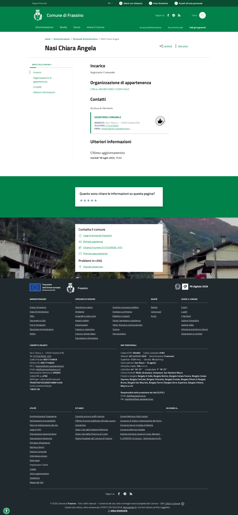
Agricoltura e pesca (84, 307)
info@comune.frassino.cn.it (48, 369)
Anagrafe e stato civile (85, 316)
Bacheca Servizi (37, 447)
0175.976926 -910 (42, 356)
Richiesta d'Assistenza (40, 442)
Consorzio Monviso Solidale (132, 429)
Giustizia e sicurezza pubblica (126, 307)
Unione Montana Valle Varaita (134, 416)
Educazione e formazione (86, 338)
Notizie (154, 307)
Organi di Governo (38, 307)
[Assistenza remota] (183, 503)
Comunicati (156, 311)
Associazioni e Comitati (191, 333)
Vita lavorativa (119, 333)
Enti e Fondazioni (37, 325)
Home (47, 39)
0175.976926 (112, 125)
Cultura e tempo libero (85, 333)
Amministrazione (62, 39)
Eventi (184, 307)
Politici (33, 333)
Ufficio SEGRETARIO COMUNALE (109, 89)
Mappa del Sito (36, 482)
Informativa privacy (38, 456)
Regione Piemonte (39, 3)
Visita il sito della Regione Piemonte (91, 429)
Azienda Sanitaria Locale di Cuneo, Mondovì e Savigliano (145, 434)
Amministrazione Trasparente (43, 416)
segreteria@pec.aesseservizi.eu (139, 399)
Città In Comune (172, 503)
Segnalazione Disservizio (41, 438)
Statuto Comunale (38, 451)
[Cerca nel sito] (202, 15)
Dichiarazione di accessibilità (42, 420)
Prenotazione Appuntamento (43, 434)
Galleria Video (187, 325)
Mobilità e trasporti (121, 316)
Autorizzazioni (81, 325)
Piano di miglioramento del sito (44, 425)
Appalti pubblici (82, 320)
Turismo (116, 329)
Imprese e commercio (122, 311)
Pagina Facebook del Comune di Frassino (93, 438)
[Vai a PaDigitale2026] (191, 286)
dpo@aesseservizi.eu (136, 395)
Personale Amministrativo (85, 39)
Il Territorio (186, 316)
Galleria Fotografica (190, 320)
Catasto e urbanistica (84, 329)
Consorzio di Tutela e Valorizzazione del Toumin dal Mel (145, 420)
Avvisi (153, 316)
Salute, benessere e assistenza (127, 320)
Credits (33, 469)
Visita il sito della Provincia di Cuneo (91, 434)
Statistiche (35, 478)
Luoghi (184, 311)
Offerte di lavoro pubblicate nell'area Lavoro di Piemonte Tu (102, 420)
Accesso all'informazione (150, 27)
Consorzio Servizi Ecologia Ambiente (136, 425)
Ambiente (79, 311)
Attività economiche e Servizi (194, 329)
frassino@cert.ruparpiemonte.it (116, 128)
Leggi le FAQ (35, 429)
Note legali (35, 460)
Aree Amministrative (39, 311)
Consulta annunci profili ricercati (89, 416)
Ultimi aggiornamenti (39, 473)
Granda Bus (80, 425)
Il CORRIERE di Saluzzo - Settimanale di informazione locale (147, 438)
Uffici (32, 316)
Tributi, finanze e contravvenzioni (127, 325)
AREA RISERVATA (119, 510)
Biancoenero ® (129, 507)
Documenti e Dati (38, 320)
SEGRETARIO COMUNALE (107, 117)
